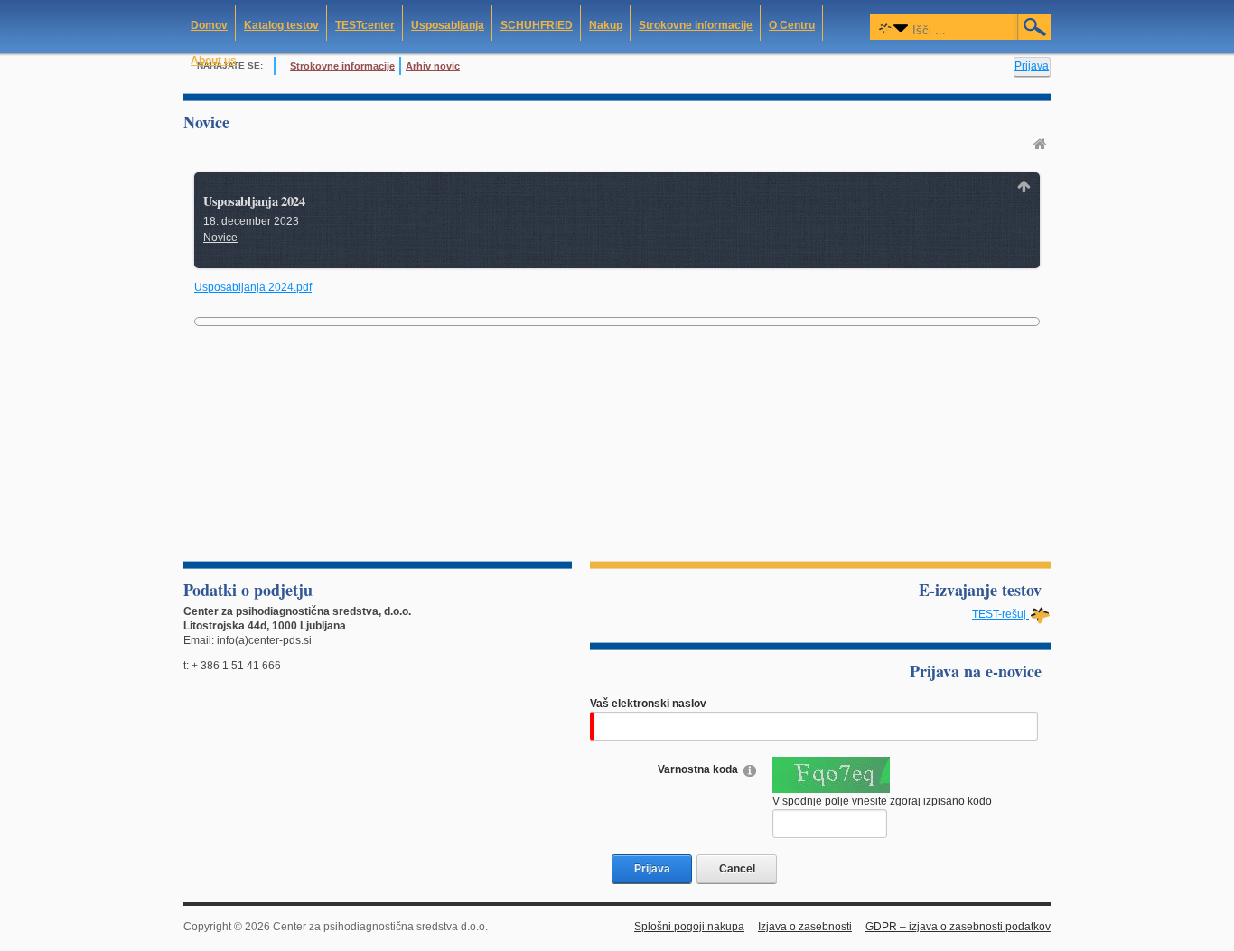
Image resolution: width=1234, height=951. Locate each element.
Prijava (1031, 66)
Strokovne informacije (342, 66)
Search (1035, 27)
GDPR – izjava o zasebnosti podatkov (958, 926)
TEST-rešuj (1000, 614)
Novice (220, 237)
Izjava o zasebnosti (805, 926)
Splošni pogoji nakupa (689, 926)
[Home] (1042, 144)
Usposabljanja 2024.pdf (253, 287)
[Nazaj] (1024, 186)
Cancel (737, 868)
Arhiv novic (433, 66)
